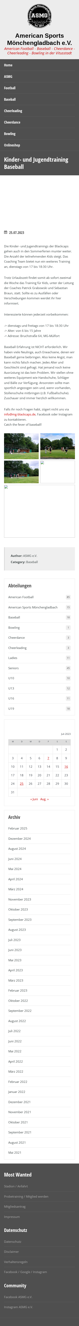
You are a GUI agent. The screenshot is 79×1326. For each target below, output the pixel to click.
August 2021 (17, 1142)
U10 (11, 678)
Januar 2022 (16, 1092)
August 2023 (17, 930)
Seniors (13, 668)
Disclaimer (11, 1252)
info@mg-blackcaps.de (19, 414)
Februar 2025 (17, 828)
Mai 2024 (14, 869)
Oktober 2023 (18, 909)
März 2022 (15, 1071)
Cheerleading (17, 648)
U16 (11, 698)
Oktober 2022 (18, 1001)
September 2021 (20, 1132)
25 (21, 784)
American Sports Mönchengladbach (33, 607)
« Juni (34, 799)
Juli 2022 (14, 1031)
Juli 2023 (14, 940)
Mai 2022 (14, 1051)
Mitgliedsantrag (15, 1206)
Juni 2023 (15, 950)
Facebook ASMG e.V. (18, 1297)
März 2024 (15, 889)
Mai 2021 (14, 1152)
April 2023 (15, 970)
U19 (11, 709)
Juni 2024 (15, 859)
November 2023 (19, 899)
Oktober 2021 (18, 1122)
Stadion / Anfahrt (16, 1186)
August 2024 (17, 849)
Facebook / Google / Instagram (25, 1272)
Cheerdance (16, 638)
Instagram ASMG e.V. (18, 1307)
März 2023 (15, 980)
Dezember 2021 (19, 1102)
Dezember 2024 (19, 839)
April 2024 (15, 879)
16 (66, 767)
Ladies (12, 658)
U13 (11, 688)
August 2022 (17, 1021)
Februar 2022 (17, 1082)
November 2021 (19, 1112)
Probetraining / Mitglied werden (26, 1196)
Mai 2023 (14, 960)
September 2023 (20, 920)
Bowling (14, 627)
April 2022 (15, 1061)
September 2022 (20, 1011)
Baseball (32, 562)
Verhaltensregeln (16, 1262)
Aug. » (44, 799)
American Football (21, 597)
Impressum (12, 1217)
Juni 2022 (15, 1041)
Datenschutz (12, 1242)
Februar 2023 (17, 990)
